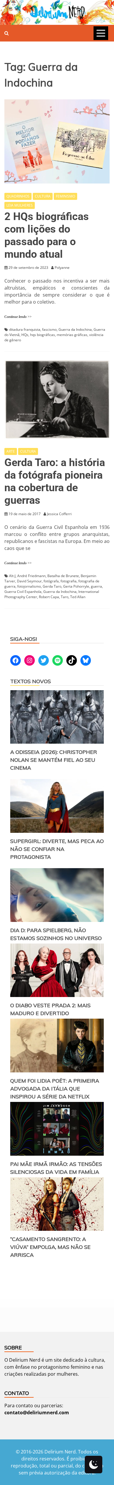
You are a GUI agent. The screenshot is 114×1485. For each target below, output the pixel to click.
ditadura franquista (24, 329)
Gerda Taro (52, 586)
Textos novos (30, 681)
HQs (24, 334)
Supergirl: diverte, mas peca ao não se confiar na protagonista (57, 849)
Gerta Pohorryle (76, 586)
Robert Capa (49, 596)
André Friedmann (31, 575)
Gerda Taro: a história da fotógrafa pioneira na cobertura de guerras (54, 481)
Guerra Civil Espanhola (23, 591)
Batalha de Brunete (63, 575)
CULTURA (43, 196)
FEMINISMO (65, 196)
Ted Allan (77, 596)
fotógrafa (51, 581)
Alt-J (12, 575)
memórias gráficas (72, 334)
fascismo (49, 329)
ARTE (10, 451)
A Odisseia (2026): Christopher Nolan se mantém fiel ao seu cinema (53, 760)
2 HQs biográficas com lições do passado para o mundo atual (46, 235)
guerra (96, 586)
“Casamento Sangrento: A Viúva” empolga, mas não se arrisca (50, 1247)
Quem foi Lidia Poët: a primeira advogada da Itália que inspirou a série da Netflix (54, 1088)
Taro (64, 596)
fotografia (69, 581)
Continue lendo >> (18, 317)
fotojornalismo (29, 586)
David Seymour (29, 581)
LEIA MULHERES (19, 205)
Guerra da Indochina (75, 329)
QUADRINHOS (18, 196)
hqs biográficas (42, 334)
